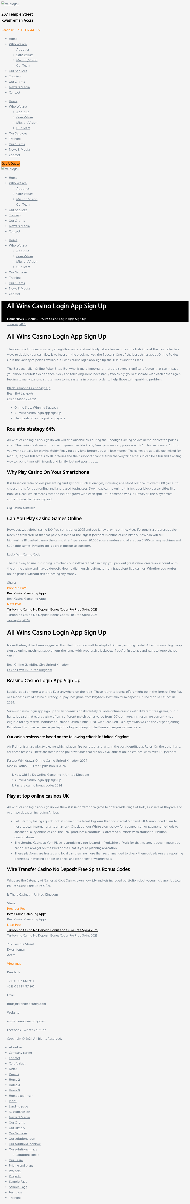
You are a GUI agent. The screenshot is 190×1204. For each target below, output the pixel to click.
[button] (10, 164)
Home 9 (14, 1090)
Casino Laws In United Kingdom (29, 670)
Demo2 (14, 1074)
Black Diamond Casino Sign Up (28, 388)
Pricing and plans (21, 1165)
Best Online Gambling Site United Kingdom (38, 665)
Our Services (18, 133)
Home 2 (14, 1079)
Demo (13, 1069)
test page (15, 1192)
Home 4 (14, 1085)
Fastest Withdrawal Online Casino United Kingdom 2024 (47, 761)
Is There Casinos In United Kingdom (32, 894)
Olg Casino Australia (21, 508)
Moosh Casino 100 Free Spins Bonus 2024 (36, 766)
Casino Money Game (21, 399)
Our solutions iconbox (25, 1144)
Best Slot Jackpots (20, 393)
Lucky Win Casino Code (23, 554)
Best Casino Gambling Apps (26, 593)
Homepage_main (21, 1096)
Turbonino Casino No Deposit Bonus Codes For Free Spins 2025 (52, 609)
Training (15, 139)
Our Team (23, 128)
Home (13, 101)
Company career (20, 1053)
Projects (15, 1171)
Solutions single (27, 1155)
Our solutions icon (22, 1139)
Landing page (18, 1106)
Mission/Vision (26, 123)
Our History (17, 1128)
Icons (13, 1101)
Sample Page (18, 1182)
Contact (14, 155)
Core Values (24, 117)
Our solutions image (23, 1149)
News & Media (19, 149)
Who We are (18, 106)
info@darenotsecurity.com (26, 1004)
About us (23, 112)
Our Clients (17, 144)
